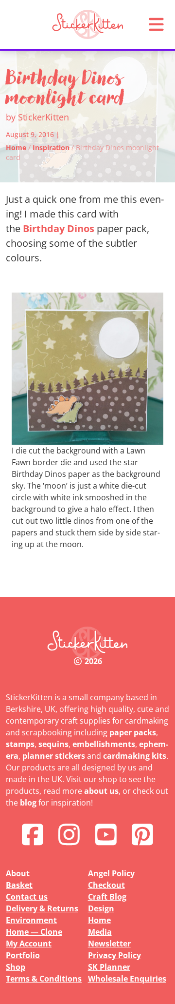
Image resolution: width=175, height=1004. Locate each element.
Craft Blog (107, 896)
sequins (53, 744)
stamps (20, 744)
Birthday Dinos (58, 228)
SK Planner (109, 967)
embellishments (103, 744)
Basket (19, 885)
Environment (31, 920)
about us (101, 791)
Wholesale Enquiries (127, 978)
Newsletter (109, 943)
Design (101, 908)
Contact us (27, 896)
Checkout (106, 885)
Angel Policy (111, 873)
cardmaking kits (134, 755)
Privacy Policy (114, 955)
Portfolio (23, 955)
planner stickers (53, 755)
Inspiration (51, 147)
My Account (29, 943)
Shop (15, 967)
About (18, 873)
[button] (155, 24)
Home (16, 147)
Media (100, 931)
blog (28, 802)
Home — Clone (34, 931)
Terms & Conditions (44, 978)
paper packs (132, 732)
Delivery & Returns (42, 908)
